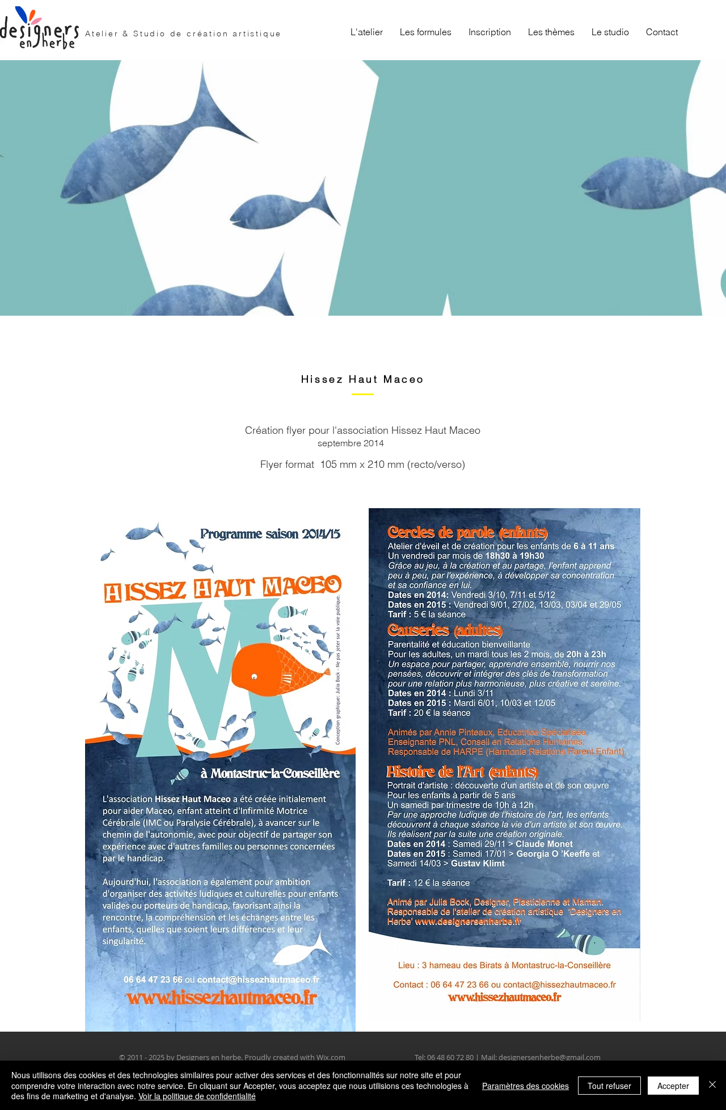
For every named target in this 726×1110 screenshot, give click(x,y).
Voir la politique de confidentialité (197, 1095)
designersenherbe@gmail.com (550, 1057)
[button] (425, 32)
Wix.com (330, 1057)
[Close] (712, 1085)
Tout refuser (609, 1085)
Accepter (673, 1085)
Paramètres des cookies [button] (525, 1085)
